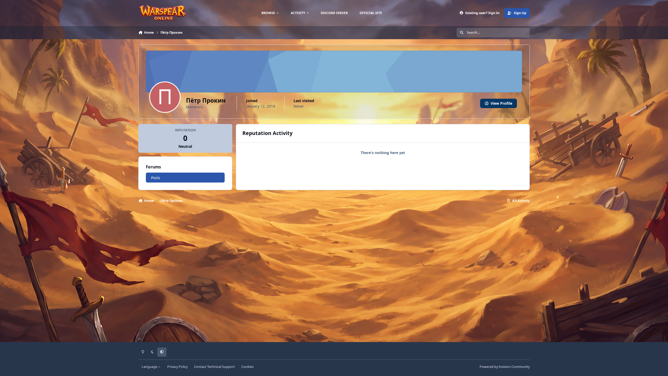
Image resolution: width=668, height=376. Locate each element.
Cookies (247, 367)
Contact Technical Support (214, 367)
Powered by (505, 367)
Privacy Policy (177, 367)
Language (150, 367)
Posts (155, 177)
